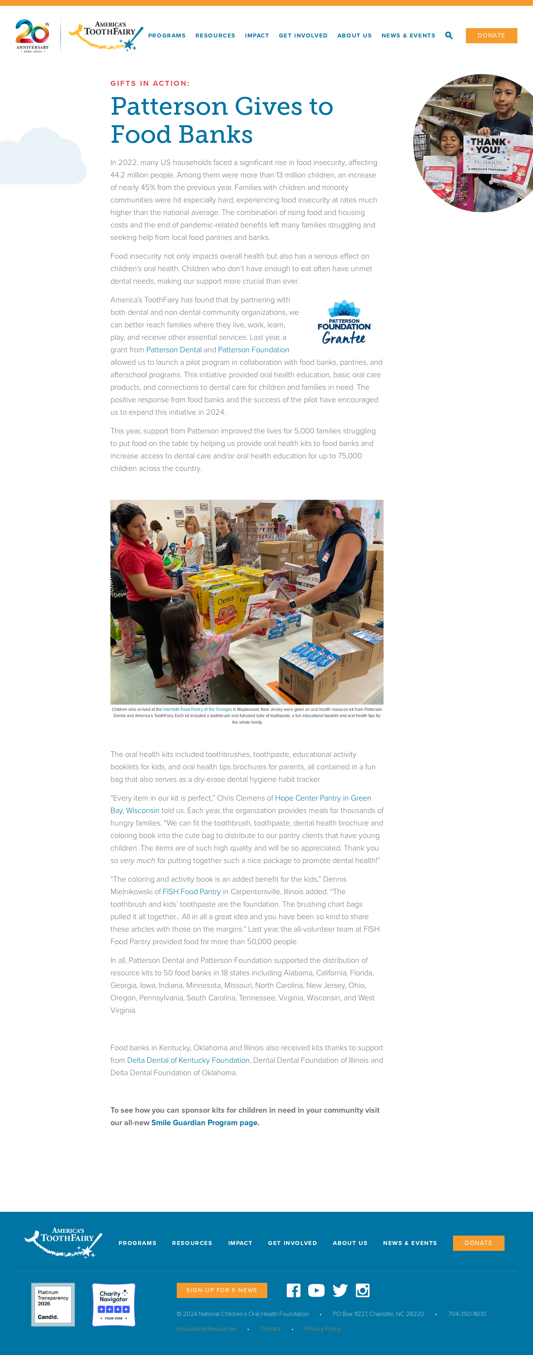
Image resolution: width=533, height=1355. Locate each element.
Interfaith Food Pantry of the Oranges (197, 709)
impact (257, 35)
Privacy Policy (323, 1329)
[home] (80, 36)
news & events (409, 35)
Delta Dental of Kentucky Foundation (188, 1060)
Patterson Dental (174, 350)
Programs (167, 35)
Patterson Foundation (254, 350)
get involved (303, 35)
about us (355, 35)
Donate (492, 35)
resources (215, 35)
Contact (270, 1329)
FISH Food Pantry (192, 892)
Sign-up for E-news (222, 1290)
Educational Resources (206, 1329)
